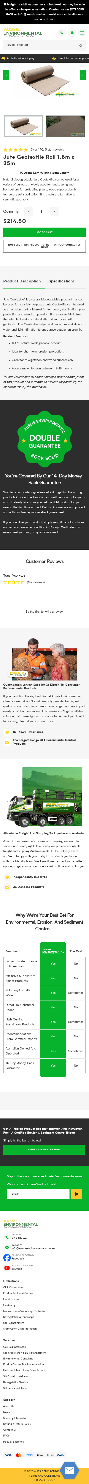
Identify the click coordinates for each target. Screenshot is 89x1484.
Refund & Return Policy (17, 1424)
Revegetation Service (15, 1382)
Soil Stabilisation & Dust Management (24, 1353)
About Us (8, 1406)
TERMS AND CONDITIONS (44, 1476)
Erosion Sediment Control (18, 1293)
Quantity (11, 211)
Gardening (9, 1305)
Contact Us (9, 1430)
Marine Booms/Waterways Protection (24, 1311)
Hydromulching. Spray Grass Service (24, 1370)
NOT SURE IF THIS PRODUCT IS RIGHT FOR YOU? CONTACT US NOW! (44, 246)
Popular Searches (13, 1442)
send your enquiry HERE (44, 1150)
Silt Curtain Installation (16, 1376)
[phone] (62, 32)
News (6, 1412)
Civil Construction (13, 1287)
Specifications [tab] (62, 282)
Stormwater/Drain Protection (20, 1329)
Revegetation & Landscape (18, 1317)
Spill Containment (13, 1323)
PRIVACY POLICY (44, 1480)
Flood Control (11, 1299)
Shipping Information (15, 1418)
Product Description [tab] (22, 282)
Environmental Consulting (18, 1359)
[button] (6, 75)
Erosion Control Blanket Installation (23, 1364)
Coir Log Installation (14, 1347)
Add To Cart (44, 232)
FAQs (6, 1436)
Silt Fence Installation (15, 1388)
